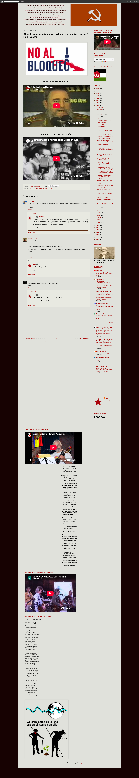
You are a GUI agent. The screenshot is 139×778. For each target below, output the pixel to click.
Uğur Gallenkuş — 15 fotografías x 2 (103, 123)
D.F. (29, 201)
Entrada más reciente (29, 338)
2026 (97, 88)
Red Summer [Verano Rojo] (104, 197)
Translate (107, 62)
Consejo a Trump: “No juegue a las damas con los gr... (105, 186)
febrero (99, 220)
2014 (97, 234)
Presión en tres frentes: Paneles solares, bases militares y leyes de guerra (104, 317)
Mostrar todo (111, 322)
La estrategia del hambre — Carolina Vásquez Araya (104, 129)
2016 (97, 230)
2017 (97, 227)
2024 (97, 93)
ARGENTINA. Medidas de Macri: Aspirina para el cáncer (104, 163)
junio (98, 210)
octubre (99, 112)
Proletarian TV (100, 270)
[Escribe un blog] (51, 186)
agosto (99, 117)
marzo (99, 217)
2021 (97, 100)
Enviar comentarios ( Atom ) (38, 341)
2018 (97, 225)
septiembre (100, 114)
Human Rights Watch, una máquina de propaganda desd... (104, 176)
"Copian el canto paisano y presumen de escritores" (104, 190)
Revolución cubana (47, 188)
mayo (99, 212)
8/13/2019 (33, 201)
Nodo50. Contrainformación (104, 327)
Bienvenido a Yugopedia (102, 371)
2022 (97, 98)
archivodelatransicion (102, 357)
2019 (97, 105)
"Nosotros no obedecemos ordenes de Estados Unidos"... (104, 182)
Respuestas (33, 213)
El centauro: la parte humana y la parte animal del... (105, 137)
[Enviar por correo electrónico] (49, 186)
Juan (34, 217)
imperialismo (39, 188)
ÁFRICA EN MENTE (101, 351)
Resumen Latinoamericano (104, 291)
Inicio (57, 338)
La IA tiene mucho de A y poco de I (104, 353)
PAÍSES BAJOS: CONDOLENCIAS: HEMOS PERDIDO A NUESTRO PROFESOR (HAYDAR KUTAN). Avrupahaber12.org (104, 284)
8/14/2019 (36, 238)
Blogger (81, 763)
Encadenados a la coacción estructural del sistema (104, 133)
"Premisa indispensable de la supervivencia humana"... (105, 200)
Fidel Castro (32, 188)
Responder (31, 209)
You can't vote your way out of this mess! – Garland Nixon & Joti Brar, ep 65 (104, 273)
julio (98, 208)
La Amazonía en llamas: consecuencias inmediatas (105, 148)
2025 (97, 91)
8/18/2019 (39, 281)
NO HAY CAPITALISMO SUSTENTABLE (103, 159)
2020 (97, 103)
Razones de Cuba (101, 314)
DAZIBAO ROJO (100, 279)
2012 (97, 239)
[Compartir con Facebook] (56, 186)
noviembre (100, 109)
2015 (97, 232)
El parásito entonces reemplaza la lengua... (104, 145)
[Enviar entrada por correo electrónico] (46, 186)
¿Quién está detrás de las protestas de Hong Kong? (105, 168)
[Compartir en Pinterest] (58, 186)
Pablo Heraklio (32, 281)
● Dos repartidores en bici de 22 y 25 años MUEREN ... (105, 119)
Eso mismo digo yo (102, 126)
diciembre (100, 107)
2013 (97, 237)
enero (99, 222)
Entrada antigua (84, 338)
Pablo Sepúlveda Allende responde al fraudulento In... (105, 172)
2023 (97, 96)
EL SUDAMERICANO (102, 303)
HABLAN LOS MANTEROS (104, 152)
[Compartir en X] (54, 186)
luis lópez (30, 238)
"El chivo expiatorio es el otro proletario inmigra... (105, 155)
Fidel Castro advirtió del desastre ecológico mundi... (105, 141)
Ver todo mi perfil (108, 401)
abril (98, 215)
